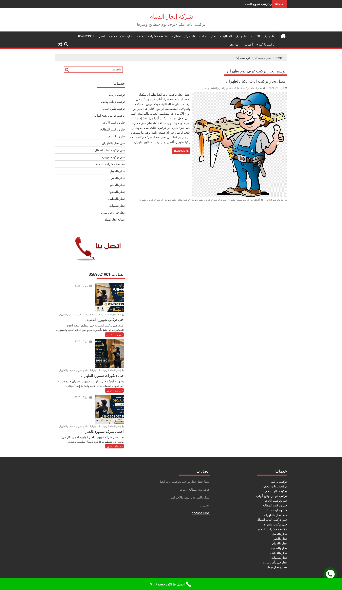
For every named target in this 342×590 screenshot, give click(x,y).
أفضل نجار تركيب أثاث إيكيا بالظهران (256, 81)
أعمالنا (248, 44)
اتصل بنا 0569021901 (91, 36)
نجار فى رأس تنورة (113, 212)
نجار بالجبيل (117, 171)
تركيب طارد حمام (122, 36)
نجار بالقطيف (116, 199)
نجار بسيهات (117, 205)
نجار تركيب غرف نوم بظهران (153, 199)
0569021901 (201, 513)
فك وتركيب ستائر (184, 36)
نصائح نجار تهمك (114, 219)
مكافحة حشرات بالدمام (153, 36)
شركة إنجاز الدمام (171, 16)
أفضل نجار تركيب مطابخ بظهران (244, 199)
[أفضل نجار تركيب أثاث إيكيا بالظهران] (239, 94)
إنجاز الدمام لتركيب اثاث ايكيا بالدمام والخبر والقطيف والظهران (231, 88)
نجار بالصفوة (117, 192)
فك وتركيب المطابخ (234, 36)
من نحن (233, 44)
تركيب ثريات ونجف (113, 102)
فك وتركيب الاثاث (264, 36)
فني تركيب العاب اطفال (110, 150)
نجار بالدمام (208, 36)
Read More (181, 150)
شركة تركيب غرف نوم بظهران (211, 199)
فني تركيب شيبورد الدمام (235, 4)
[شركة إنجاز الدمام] (283, 35)
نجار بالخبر (118, 178)
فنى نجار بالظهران (113, 143)
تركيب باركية (267, 44)
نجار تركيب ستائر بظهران (181, 199)
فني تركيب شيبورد (113, 157)
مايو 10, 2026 (82, 285)
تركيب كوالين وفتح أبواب (109, 115)
